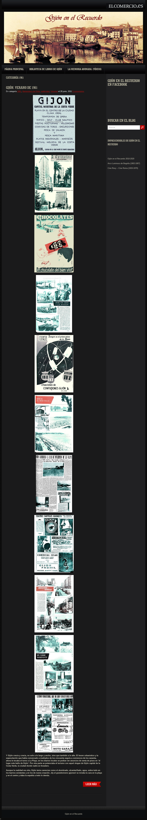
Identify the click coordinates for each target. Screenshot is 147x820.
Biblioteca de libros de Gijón (45, 69)
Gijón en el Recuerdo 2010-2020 (121, 159)
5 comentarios (78, 91)
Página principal (14, 69)
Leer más (91, 784)
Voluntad (54, 91)
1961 (19, 91)
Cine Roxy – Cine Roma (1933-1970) (123, 168)
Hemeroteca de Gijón (31, 91)
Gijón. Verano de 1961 (21, 88)
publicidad (45, 91)
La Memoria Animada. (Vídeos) (84, 69)
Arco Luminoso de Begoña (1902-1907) (124, 163)
